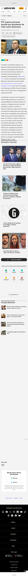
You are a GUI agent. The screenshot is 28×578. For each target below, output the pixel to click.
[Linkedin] (18, 512)
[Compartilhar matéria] (7, 33)
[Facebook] (7, 512)
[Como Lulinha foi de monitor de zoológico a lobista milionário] (14, 213)
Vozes (14, 11)
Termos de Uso (14, 564)
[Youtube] (21, 512)
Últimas (8, 11)
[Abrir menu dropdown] (26, 16)
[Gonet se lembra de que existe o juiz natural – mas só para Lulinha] (3, 315)
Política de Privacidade (14, 561)
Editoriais (25, 11)
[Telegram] (12, 515)
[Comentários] (3, 33)
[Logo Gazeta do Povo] (9, 8)
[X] (10, 512)
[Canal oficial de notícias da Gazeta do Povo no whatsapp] (3, 512)
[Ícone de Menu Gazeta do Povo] (2, 8)
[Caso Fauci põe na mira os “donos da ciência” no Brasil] (14, 241)
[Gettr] (16, 515)
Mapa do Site (14, 570)
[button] (14, 295)
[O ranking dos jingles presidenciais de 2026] (3, 332)
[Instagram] (14, 512)
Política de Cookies (14, 567)
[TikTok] (25, 512)
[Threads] (8, 515)
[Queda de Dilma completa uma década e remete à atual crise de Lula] (3, 307)
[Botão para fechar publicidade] (27, 572)
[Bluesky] (19, 515)
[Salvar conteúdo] (10, 33)
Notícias (3, 11)
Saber (19, 11)
